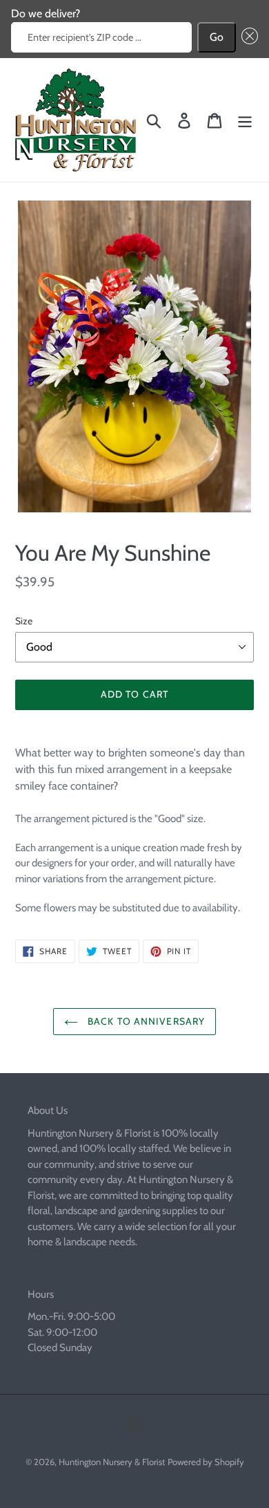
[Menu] (245, 120)
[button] (247, 37)
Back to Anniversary (145, 1021)
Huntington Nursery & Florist (112, 1461)
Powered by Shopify (206, 1461)
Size (23, 621)
